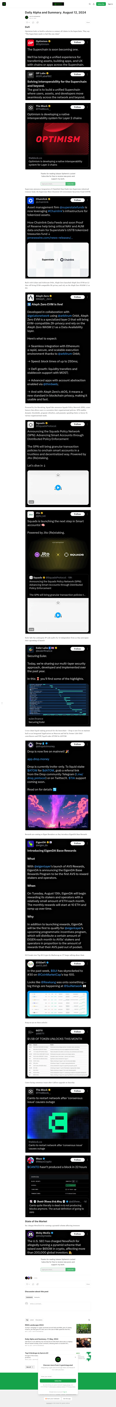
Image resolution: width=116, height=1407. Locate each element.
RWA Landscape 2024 (34, 1325)
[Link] (22, 27)
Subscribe (101, 4)
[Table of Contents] (2, 703)
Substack (49, 1403)
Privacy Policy (71, 1387)
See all (28, 1367)
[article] (58, 1329)
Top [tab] (27, 1320)
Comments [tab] (29, 1297)
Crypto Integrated (34, 16)
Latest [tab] (32, 1320)
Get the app (67, 1398)
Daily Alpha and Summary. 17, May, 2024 (41, 1339)
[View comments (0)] (33, 22)
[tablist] (33, 1297)
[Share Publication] (94, 4)
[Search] (90, 4)
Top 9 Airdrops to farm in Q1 (36, 1353)
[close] (75, 1357)
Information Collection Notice (57, 1387)
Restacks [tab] (37, 1297)
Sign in (110, 4)
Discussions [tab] (39, 1320)
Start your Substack (53, 1398)
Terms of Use (66, 1385)
